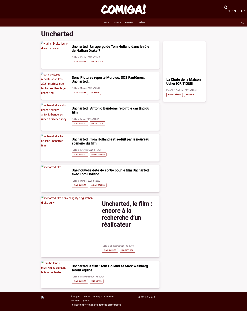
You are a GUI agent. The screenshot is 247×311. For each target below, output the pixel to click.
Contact (86, 296)
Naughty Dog (97, 62)
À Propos (75, 296)
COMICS (105, 22)
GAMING (129, 22)
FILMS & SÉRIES (80, 62)
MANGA (117, 22)
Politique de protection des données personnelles (96, 304)
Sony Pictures (98, 154)
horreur (190, 95)
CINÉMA (141, 22)
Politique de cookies (103, 296)
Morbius (95, 93)
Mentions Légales (80, 300)
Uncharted (96, 281)
